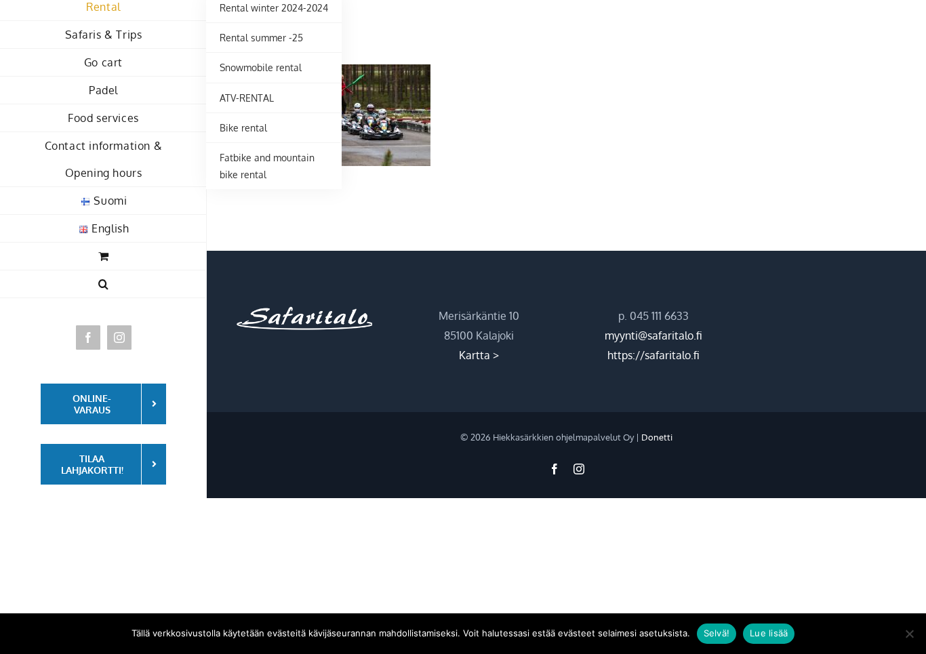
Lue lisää (769, 633)
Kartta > (479, 355)
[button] (103, 284)
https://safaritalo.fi (653, 355)
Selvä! (717, 633)
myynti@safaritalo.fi (653, 335)
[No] (909, 633)
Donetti (656, 437)
